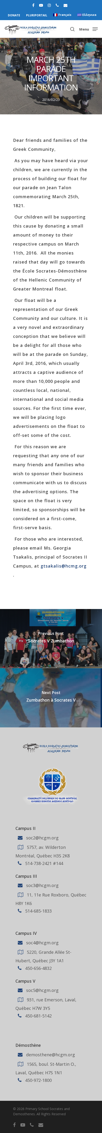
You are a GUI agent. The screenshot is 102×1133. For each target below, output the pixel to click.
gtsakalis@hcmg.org (64, 566)
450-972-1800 (38, 1080)
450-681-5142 (38, 1016)
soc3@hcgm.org (42, 885)
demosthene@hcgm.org (50, 1054)
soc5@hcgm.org (42, 990)
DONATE (14, 15)
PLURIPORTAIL (36, 15)
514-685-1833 (38, 911)
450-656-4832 (38, 968)
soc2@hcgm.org (42, 837)
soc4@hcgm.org (42, 942)
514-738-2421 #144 (43, 863)
